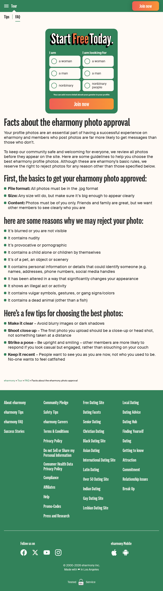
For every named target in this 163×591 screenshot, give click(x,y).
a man (63, 73)
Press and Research (56, 516)
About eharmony (15, 402)
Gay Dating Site (93, 498)
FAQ (17, 17)
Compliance (51, 477)
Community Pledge (56, 402)
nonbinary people (99, 85)
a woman (65, 61)
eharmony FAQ (13, 421)
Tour (14, 6)
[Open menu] (6, 6)
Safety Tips (51, 412)
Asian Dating (91, 450)
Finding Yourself (133, 431)
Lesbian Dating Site (95, 508)
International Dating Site (99, 460)
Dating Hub (130, 421)
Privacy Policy (53, 441)
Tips (6, 17)
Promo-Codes (52, 506)
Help (46, 496)
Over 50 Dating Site (96, 479)
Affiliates (49, 487)
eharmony (9, 380)
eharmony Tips (13, 412)
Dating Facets (92, 412)
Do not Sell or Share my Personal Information (59, 452)
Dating (127, 441)
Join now (145, 6)
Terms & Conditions (56, 431)
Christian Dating (93, 431)
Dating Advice (132, 412)
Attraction (129, 460)
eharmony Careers (56, 421)
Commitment (131, 469)
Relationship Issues (135, 479)
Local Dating (131, 402)
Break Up (129, 488)
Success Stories (14, 431)
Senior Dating (92, 421)
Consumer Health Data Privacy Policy (58, 466)
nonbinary (66, 85)
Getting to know (133, 450)
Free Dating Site (93, 402)
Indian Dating (91, 488)
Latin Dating (91, 469)
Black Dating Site (94, 441)
